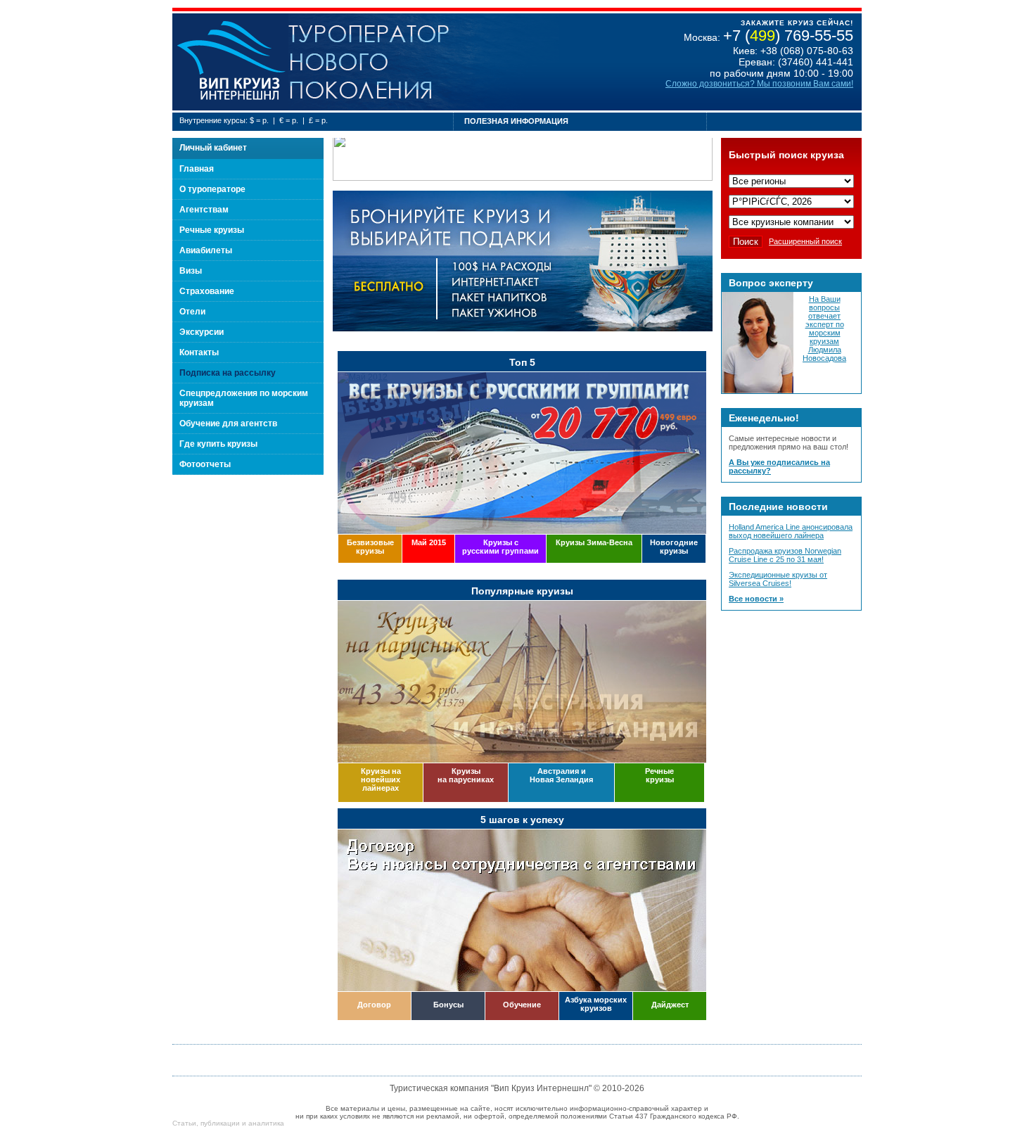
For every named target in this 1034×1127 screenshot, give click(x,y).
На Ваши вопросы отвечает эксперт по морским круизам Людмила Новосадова (824, 328)
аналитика (266, 1123)
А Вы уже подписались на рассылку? (779, 466)
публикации (220, 1123)
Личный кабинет (213, 148)
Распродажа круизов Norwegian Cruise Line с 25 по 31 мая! (785, 555)
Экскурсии (201, 332)
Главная (196, 169)
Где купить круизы (218, 444)
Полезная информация (516, 121)
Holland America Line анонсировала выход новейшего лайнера (791, 531)
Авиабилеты (205, 250)
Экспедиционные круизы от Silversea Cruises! (778, 579)
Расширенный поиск (805, 241)
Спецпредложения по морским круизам (243, 398)
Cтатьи (184, 1123)
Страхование (206, 291)
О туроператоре (212, 189)
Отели (192, 312)
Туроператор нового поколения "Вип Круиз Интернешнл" (230, 61)
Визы (190, 271)
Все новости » (756, 598)
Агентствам (204, 210)
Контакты (199, 352)
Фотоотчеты (205, 464)
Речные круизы (211, 230)
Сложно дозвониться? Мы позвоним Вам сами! (759, 84)
